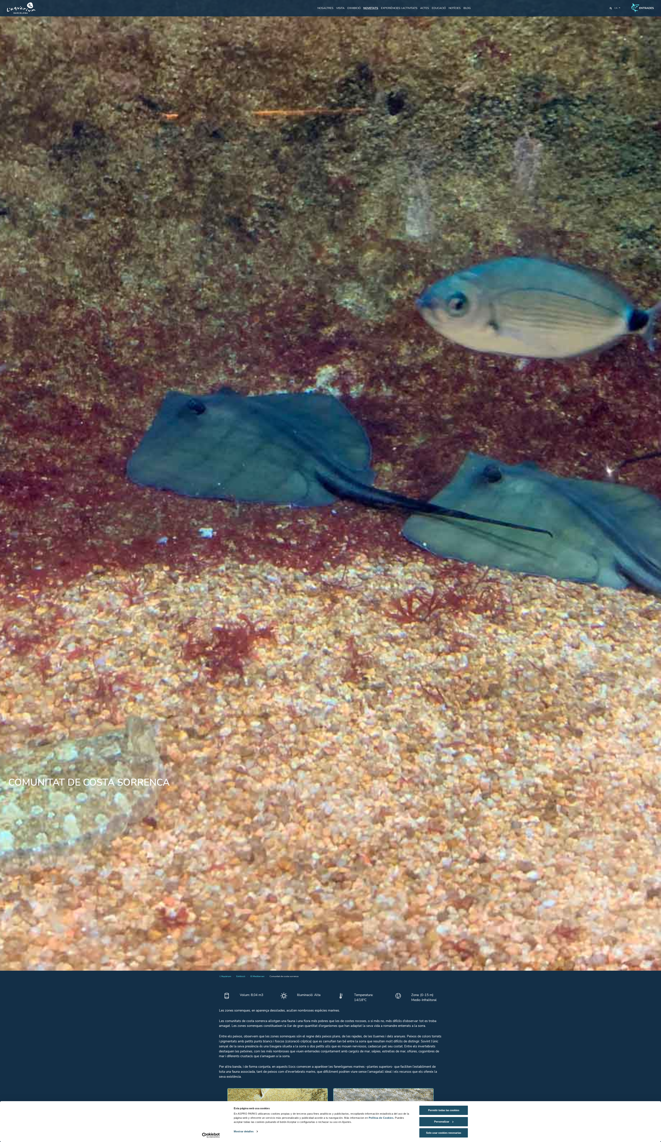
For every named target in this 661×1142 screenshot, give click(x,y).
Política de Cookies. (381, 1117)
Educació (439, 8)
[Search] (611, 8)
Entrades (646, 8)
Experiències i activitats (399, 8)
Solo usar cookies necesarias (443, 1132)
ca (615, 8)
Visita (340, 8)
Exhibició (354, 8)
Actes (424, 8)
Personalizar (441, 1121)
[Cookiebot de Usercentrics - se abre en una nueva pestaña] (211, 1135)
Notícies (455, 8)
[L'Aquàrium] (21, 8)
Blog (467, 8)
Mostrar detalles (244, 1131)
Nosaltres (325, 8)
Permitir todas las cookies (443, 1110)
